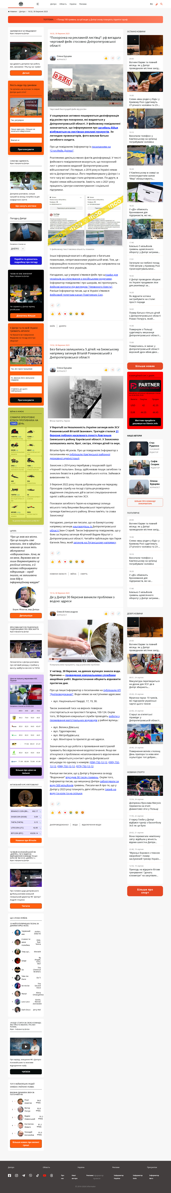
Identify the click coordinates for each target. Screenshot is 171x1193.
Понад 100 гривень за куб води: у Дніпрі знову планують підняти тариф (93, 19)
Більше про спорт (145, 891)
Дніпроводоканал (59, 824)
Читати (26, 905)
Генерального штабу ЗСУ (30, 521)
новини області (58, 574)
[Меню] (38, 4)
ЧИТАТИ (26, 1071)
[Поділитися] (112, 58)
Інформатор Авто (154, 1176)
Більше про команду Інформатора (145, 502)
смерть (84, 574)
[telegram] (23, 1175)
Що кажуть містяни (26, 206)
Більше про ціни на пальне (26, 771)
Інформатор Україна (119, 1176)
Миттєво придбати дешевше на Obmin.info (145, 422)
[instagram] (16, 1175)
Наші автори (74, 1176)
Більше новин (145, 366)
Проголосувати (26, 149)
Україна (73, 4)
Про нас (62, 1176)
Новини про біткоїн (26, 840)
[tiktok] (37, 1175)
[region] (26, 255)
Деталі (26, 73)
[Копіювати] (118, 58)
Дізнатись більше (26, 315)
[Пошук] (161, 4)
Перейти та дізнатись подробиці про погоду (26, 260)
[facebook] (9, 1175)
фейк (52, 326)
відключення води (91, 824)
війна (73, 574)
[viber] (30, 1175)
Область (63, 4)
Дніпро (53, 4)
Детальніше (26, 615)
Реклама (83, 4)
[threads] (51, 1175)
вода (75, 824)
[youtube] (44, 1175)
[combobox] (17, 248)
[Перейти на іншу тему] (156, 4)
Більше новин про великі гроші (26, 1144)
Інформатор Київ (138, 1176)
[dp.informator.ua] (21, 4)
